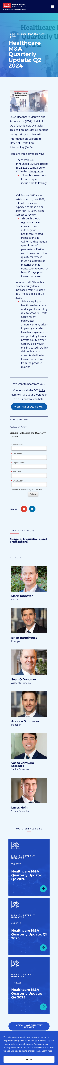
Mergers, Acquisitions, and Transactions (28, 540)
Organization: (17, 463)
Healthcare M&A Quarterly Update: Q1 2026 (29, 934)
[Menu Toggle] (52, 6)
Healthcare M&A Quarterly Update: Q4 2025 (26, 993)
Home (11, 33)
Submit (33, 494)
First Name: (17, 444)
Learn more (47, 1051)
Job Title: (16, 472)
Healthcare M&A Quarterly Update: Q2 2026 (26, 875)
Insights (21, 33)
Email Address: (18, 481)
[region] (29, 1048)
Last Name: (16, 454)
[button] (15, 509)
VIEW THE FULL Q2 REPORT (29, 406)
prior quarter (35, 171)
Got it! (29, 1059)
